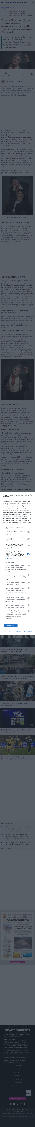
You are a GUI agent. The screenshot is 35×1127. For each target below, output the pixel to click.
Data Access (17, 631)
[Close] (31, 495)
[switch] (28, 532)
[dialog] (17, 563)
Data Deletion (7, 631)
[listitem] (17, 528)
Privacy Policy (28, 631)
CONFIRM (10, 625)
